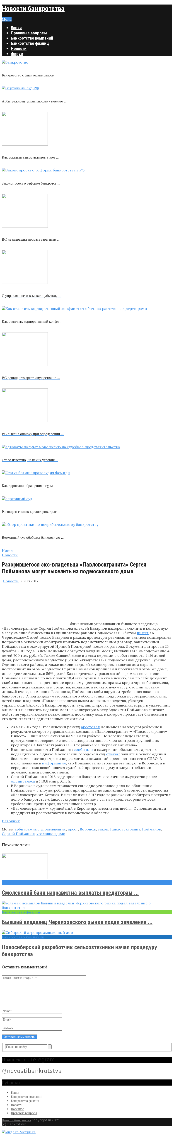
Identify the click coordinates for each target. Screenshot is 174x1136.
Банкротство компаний (32, 38)
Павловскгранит (125, 829)
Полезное (17, 1109)
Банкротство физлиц (30, 43)
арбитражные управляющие (40, 829)
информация (54, 763)
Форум (17, 53)
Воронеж (88, 829)
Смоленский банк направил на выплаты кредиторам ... (70, 892)
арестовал (90, 727)
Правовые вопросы (29, 33)
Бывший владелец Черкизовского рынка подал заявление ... (77, 922)
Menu (7, 19)
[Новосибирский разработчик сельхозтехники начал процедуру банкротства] (87, 932)
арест (73, 829)
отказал (113, 754)
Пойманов (151, 829)
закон (103, 829)
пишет (143, 633)
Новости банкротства (33, 8)
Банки (16, 27)
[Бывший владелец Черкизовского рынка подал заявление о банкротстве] (87, 905)
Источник (11, 821)
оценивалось (23, 781)
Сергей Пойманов (18, 833)
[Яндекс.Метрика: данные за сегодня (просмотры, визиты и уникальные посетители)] (19, 1132)
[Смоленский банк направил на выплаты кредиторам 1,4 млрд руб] (87, 867)
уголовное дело (50, 833)
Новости (19, 48)
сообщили (83, 749)
